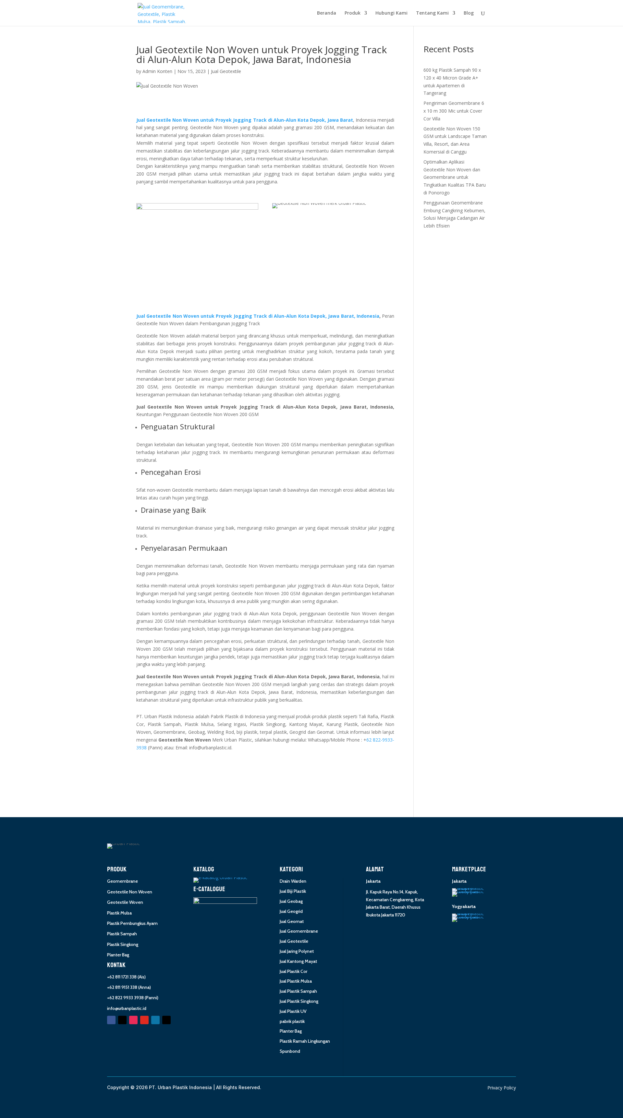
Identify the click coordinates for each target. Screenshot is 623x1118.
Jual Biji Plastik (293, 891)
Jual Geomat (292, 921)
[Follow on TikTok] (166, 1020)
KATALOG (203, 869)
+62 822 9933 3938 (125, 998)
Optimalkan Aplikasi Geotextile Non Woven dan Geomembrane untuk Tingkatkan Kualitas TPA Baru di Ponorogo (454, 177)
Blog (469, 13)
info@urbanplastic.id (126, 1008)
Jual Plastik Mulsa (296, 981)
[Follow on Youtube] (144, 1020)
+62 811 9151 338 (122, 987)
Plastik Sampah (122, 934)
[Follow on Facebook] (111, 1020)
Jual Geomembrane (299, 931)
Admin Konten (157, 71)
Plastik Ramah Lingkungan (305, 1041)
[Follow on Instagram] (133, 1020)
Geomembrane (122, 881)
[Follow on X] (122, 1020)
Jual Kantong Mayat (298, 961)
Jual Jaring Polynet (297, 951)
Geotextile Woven (125, 902)
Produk (352, 13)
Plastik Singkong (122, 944)
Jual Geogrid (291, 911)
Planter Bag (118, 955)
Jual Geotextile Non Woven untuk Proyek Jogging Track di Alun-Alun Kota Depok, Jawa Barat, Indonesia (257, 316)
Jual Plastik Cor (293, 971)
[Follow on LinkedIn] (155, 1020)
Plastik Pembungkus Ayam (132, 923)
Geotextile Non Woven (129, 892)
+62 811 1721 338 (122, 977)
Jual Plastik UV (293, 1011)
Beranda (326, 13)
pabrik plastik (292, 1021)
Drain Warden (293, 881)
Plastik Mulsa (119, 913)
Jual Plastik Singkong (299, 1001)
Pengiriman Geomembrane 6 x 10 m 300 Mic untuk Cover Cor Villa (453, 111)
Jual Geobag (291, 901)
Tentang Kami (432, 13)
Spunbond (290, 1051)
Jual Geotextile (226, 71)
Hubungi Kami (391, 13)
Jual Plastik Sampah (298, 991)
